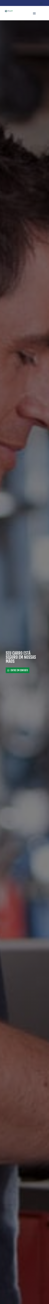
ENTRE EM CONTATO (19, 670)
